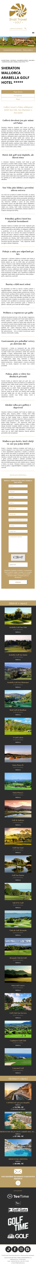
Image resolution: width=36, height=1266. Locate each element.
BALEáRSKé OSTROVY (22, 60)
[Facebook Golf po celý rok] (15, 1252)
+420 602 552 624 (15, 1261)
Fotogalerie (18, 95)
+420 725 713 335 (24, 1261)
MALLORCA (32, 60)
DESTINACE (13, 60)
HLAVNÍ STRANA (5, 60)
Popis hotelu (18, 92)
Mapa (18, 99)
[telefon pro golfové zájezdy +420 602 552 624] (8, 1252)
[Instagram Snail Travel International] (21, 1252)
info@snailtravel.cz (20, 1263)
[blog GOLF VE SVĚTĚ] (28, 1252)
